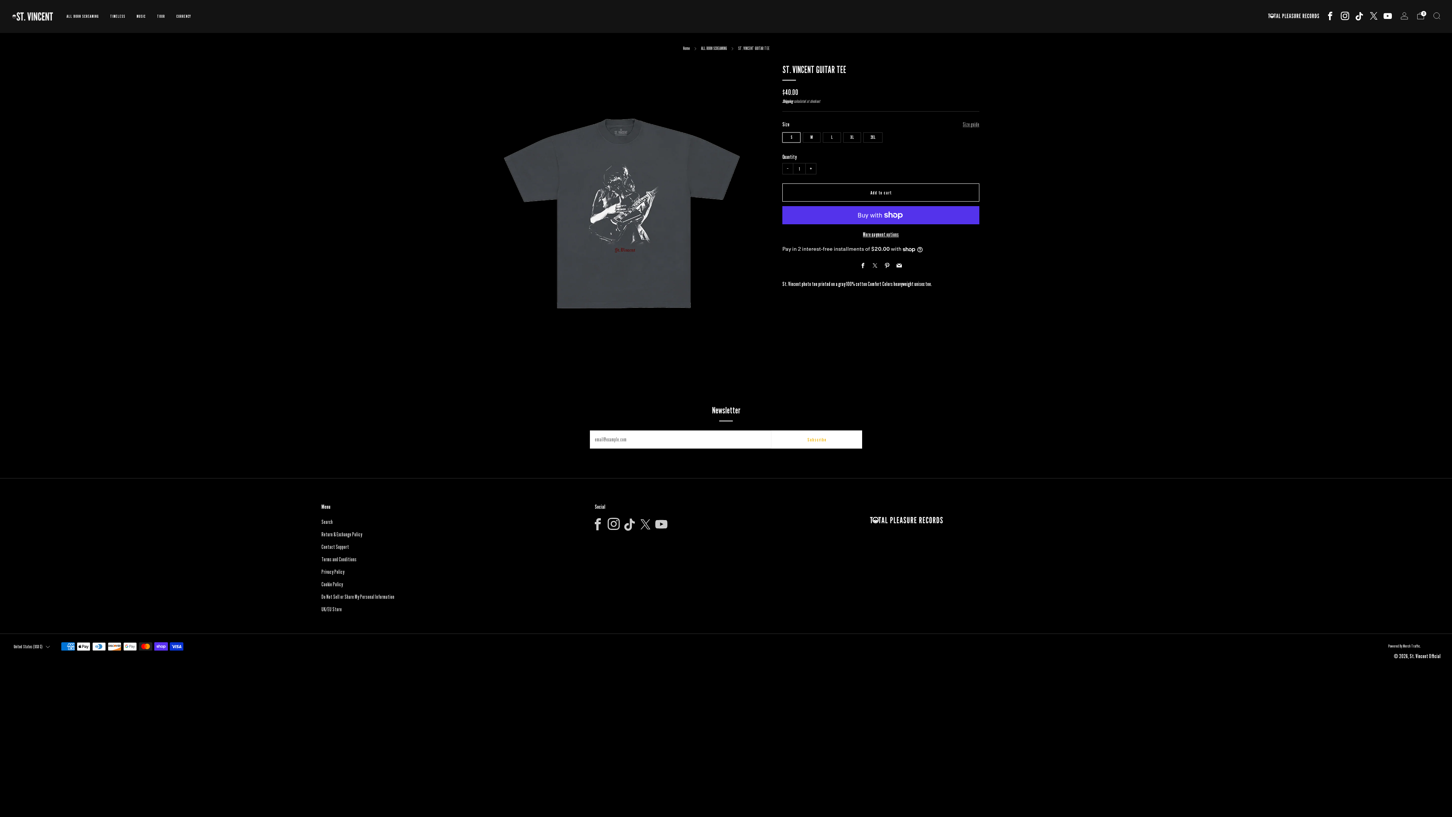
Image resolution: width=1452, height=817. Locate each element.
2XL (872, 137)
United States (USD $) (28, 646)
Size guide (971, 124)
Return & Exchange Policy (341, 534)
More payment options (881, 234)
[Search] (1437, 16)
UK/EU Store (331, 609)
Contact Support (335, 547)
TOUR (161, 16)
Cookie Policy (332, 584)
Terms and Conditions (339, 559)
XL (852, 137)
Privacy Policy (332, 572)
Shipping (787, 101)
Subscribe (817, 439)
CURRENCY (183, 16)
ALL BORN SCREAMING (83, 16)
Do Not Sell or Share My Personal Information (357, 597)
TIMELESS (117, 16)
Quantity (789, 157)
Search (327, 522)
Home (686, 48)
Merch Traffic (1411, 646)
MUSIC (141, 16)
